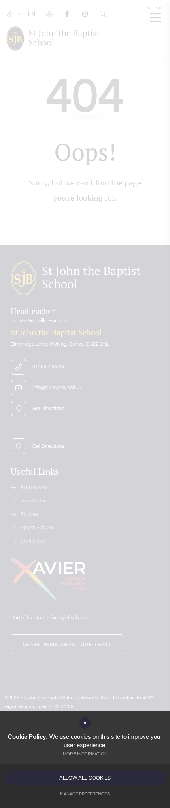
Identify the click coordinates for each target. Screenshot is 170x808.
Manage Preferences (85, 794)
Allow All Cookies (85, 778)
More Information (85, 753)
